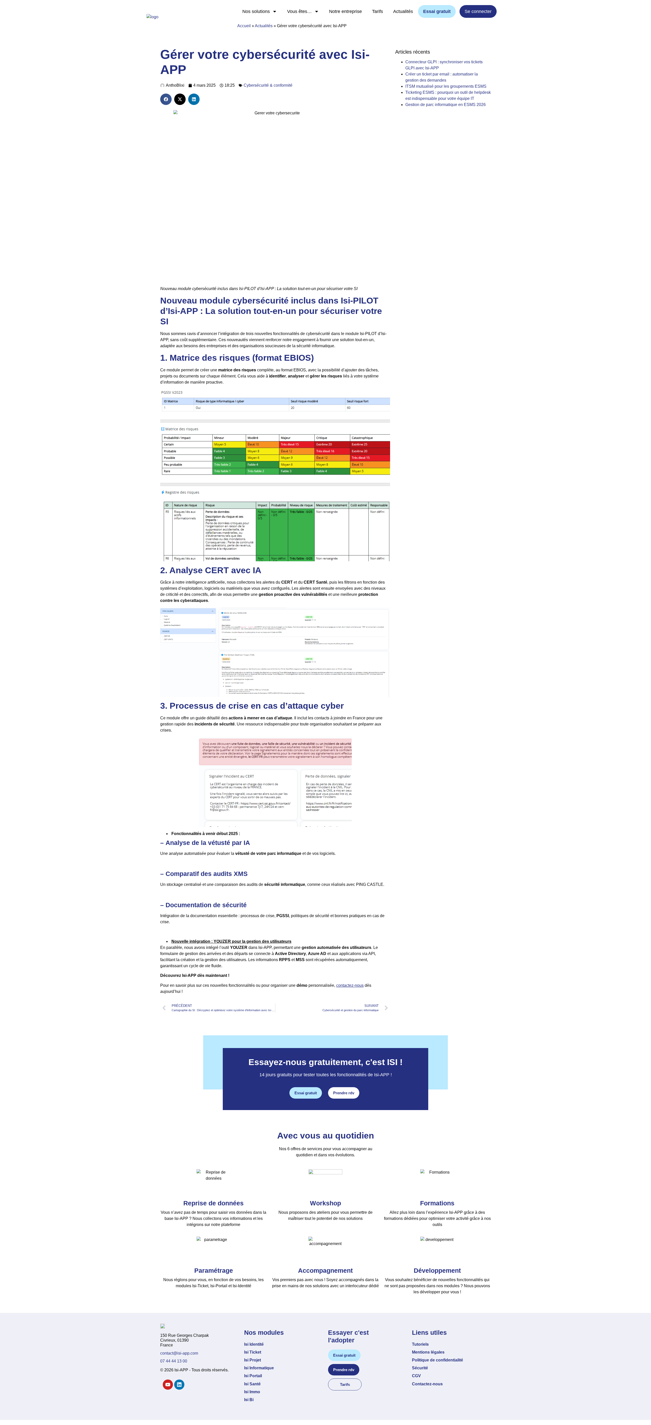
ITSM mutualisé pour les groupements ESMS (445, 86)
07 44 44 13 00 (173, 1361)
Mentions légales (428, 1352)
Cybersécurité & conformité (268, 85)
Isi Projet (252, 1360)
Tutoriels (420, 1344)
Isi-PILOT (359, 300)
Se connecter (478, 11)
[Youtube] (168, 1384)
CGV (416, 1376)
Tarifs (377, 11)
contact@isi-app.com (179, 1353)
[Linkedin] (179, 1384)
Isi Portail (253, 1376)
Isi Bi (249, 1400)
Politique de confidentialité (437, 1360)
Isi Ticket (252, 1352)
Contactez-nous (427, 1384)
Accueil (244, 26)
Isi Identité (254, 1344)
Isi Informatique (259, 1368)
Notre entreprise (345, 11)
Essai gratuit (437, 11)
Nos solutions (256, 11)
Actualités (403, 11)
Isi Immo (252, 1392)
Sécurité (420, 1368)
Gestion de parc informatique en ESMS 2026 (445, 104)
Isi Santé (252, 1384)
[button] (166, 99)
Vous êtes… (299, 11)
